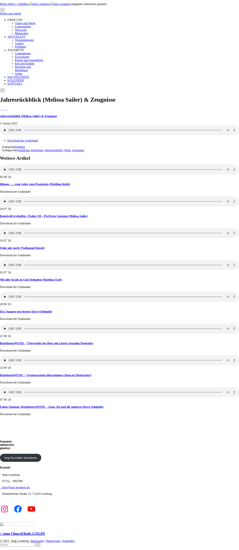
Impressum (37, 541)
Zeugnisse (78, 150)
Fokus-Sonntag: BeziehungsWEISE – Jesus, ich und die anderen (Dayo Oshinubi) (51, 406)
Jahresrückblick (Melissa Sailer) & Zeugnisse (28, 116)
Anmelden (68, 541)
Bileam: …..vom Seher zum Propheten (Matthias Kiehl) (35, 184)
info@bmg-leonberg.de (15, 487)
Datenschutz (53, 541)
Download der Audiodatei (22, 140)
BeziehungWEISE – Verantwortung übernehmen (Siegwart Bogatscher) (45, 375)
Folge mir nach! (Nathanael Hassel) (22, 248)
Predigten (19, 146)
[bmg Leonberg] (50, 4)
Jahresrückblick (54, 150)
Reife (67, 150)
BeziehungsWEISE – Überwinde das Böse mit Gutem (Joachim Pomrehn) (46, 343)
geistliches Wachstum (30, 150)
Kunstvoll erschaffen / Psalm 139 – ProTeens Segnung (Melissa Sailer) (44, 216)
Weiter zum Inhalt (10, 13)
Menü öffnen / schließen (14, 4)
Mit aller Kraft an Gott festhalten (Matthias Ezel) (31, 279)
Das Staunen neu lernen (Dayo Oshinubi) (26, 311)
